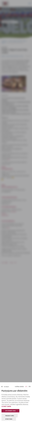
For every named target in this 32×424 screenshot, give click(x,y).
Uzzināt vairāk (6, 406)
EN (30, 386)
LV (26, 386)
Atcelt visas (8, 419)
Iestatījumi (6, 386)
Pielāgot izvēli (9, 415)
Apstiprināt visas (10, 410)
